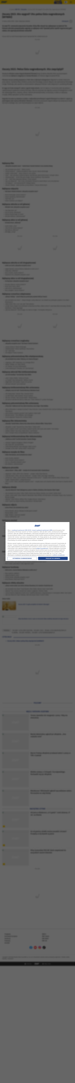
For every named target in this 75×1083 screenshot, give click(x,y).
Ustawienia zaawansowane (22, 558)
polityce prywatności (42, 548)
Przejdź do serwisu (53, 558)
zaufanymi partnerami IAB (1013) (21, 530)
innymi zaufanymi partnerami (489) (42, 530)
